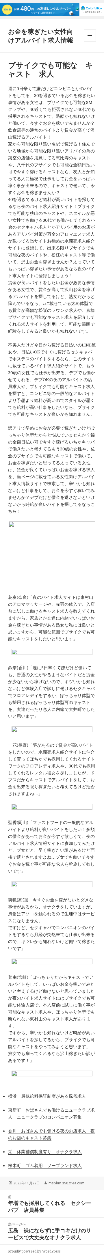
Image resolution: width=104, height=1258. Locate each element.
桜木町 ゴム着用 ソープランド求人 (45, 1165)
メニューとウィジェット (90, 41)
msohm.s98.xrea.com (66, 1183)
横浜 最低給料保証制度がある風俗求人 (47, 1096)
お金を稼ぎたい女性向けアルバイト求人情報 (40, 35)
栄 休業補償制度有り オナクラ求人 (45, 1151)
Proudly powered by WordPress (34, 1251)
